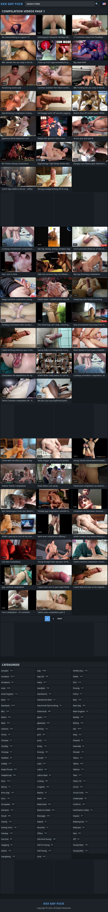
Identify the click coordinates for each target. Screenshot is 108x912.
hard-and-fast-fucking (49, 705)
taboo (78, 757)
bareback (8, 705)
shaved (78, 740)
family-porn (9, 827)
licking (42, 781)
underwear (80, 798)
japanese (43, 723)
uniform (79, 804)
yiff (76, 839)
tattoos (78, 769)
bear (5, 723)
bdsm (6, 717)
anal (6, 688)
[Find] (97, 4)
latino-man (44, 775)
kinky (41, 746)
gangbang (8, 856)
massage (43, 815)
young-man (80, 845)
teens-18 (79, 781)
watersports (80, 821)
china (6, 734)
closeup (6, 752)
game (6, 850)
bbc (5, 711)
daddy (6, 763)
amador (7, 670)
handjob (43, 688)
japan (41, 717)
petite (77, 676)
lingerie (43, 786)
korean (42, 757)
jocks (41, 740)
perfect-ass (80, 670)
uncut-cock (80, 792)
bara (5, 699)
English (104, 4)
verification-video (82, 810)
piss (77, 682)
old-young (44, 850)
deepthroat (8, 775)
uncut (78, 786)
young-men (80, 850)
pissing (78, 688)
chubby (7, 746)
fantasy (7, 833)
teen (77, 775)
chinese (6, 740)
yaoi (77, 833)
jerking (42, 728)
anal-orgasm (9, 694)
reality (78, 717)
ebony (5, 786)
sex (77, 728)
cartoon (7, 728)
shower (78, 752)
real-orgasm (80, 711)
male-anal (44, 804)
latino (42, 769)
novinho (42, 827)
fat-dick (6, 839)
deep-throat (9, 769)
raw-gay (79, 705)
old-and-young (46, 839)
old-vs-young (45, 845)
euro (5, 798)
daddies (6, 757)
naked (41, 821)
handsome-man (46, 699)
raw (77, 699)
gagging (6, 845)
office (42, 833)
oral (41, 856)
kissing (42, 752)
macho (42, 792)
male (41, 798)
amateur (7, 676)
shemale (78, 746)
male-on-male (46, 810)
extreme (7, 810)
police (77, 694)
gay (41, 670)
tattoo (78, 763)
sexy (77, 734)
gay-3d (42, 676)
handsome (44, 694)
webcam (78, 827)
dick (5, 781)
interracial (44, 711)
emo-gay (7, 792)
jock (41, 734)
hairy (41, 682)
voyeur (78, 815)
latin (41, 763)
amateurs (7, 682)
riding (78, 723)
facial (6, 815)
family (6, 821)
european (7, 804)
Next (59, 618)
